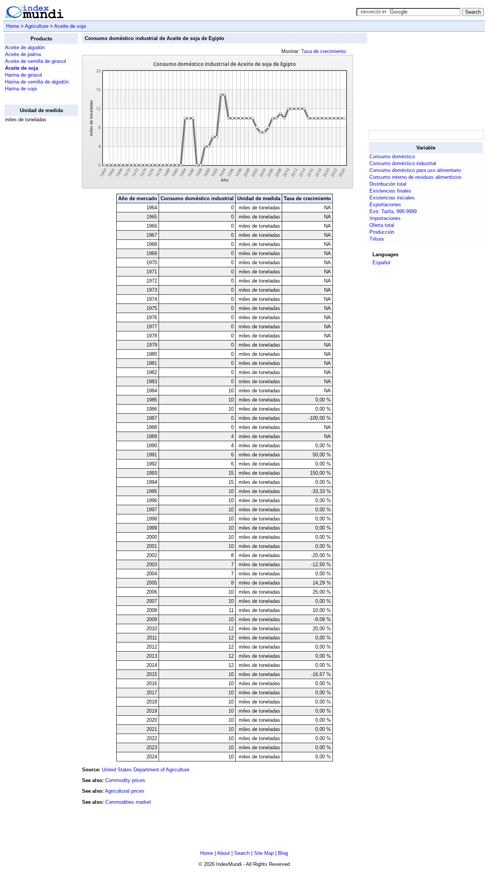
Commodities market (128, 802)
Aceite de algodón (25, 47)
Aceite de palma (23, 54)
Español (381, 262)
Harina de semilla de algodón (37, 82)
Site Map (264, 853)
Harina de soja (21, 89)
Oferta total (381, 225)
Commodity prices (125, 780)
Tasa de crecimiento (323, 51)
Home (12, 26)
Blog (283, 853)
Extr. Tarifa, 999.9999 (393, 211)
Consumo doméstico (392, 156)
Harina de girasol (23, 75)
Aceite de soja (70, 26)
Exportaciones (385, 204)
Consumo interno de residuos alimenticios (415, 177)
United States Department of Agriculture (145, 769)
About (223, 853)
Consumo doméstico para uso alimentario (415, 170)
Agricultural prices (124, 791)
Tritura (376, 239)
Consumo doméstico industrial (402, 163)
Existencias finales (390, 191)
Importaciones (385, 218)
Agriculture (36, 26)
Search (242, 853)
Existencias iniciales (392, 198)
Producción (381, 232)
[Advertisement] (34, 243)
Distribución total (387, 184)
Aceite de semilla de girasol (35, 61)
